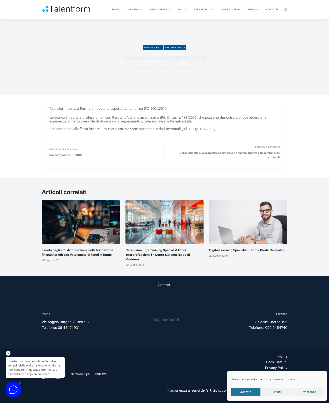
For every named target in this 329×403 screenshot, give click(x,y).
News (251, 9)
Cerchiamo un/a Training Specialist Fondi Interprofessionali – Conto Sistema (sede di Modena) (157, 254)
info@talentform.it (164, 320)
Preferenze (308, 392)
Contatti (272, 9)
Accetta (245, 392)
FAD (180, 9)
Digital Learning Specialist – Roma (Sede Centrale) (246, 250)
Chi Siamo (133, 9)
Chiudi (277, 392)
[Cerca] (285, 9)
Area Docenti (152, 47)
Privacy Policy (276, 368)
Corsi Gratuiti (276, 362)
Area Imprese (158, 9)
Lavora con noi (230, 9)
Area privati (201, 9)
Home (115, 9)
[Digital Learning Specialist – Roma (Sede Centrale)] (248, 222)
